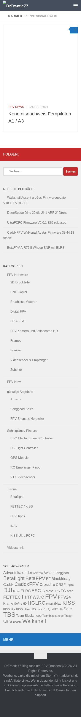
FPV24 (64, 597)
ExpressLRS (51, 591)
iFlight (49, 603)
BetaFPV (35, 578)
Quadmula (55, 609)
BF (48, 579)
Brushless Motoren (23, 301)
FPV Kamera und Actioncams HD (34, 331)
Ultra (7, 621)
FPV (51, 596)
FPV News (16, 106)
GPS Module (19, 457)
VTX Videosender (22, 477)
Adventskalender (17, 573)
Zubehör (16, 369)
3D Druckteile (20, 282)
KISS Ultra (23, 609)
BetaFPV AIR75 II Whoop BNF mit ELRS (36, 247)
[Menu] (75, 5)
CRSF (61, 584)
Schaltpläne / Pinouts (22, 430)
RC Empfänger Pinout (25, 467)
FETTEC (12, 597)
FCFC (70, 591)
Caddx (8, 584)
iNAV (13, 526)
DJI (7, 590)
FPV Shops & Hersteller (27, 418)
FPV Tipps (17, 516)
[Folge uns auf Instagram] (75, 154)
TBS (9, 614)
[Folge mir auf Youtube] (61, 154)
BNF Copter (18, 292)
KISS (68, 603)
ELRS (26, 591)
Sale (68, 609)
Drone (16, 591)
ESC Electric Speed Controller (31, 438)
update (17, 622)
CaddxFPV (26, 584)
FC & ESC (17, 321)
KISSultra (9, 609)
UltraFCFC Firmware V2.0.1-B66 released (36, 222)
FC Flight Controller (24, 448)
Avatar (49, 573)
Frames (15, 340)
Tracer (68, 615)
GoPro (18, 603)
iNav (58, 603)
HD (25, 603)
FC (63, 591)
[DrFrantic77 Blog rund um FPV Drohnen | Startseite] (20, 5)
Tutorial (12, 489)
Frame (8, 603)
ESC (36, 590)
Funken (15, 350)
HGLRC (36, 603)
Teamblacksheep (53, 615)
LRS (33, 609)
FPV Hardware (17, 275)
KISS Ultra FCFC (22, 535)
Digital (70, 584)
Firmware (33, 597)
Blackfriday (60, 579)
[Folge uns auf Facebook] (68, 154)
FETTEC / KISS (21, 506)
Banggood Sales (21, 409)
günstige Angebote (20, 391)
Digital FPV (18, 311)
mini (39, 609)
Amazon (16, 399)
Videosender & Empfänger (29, 360)
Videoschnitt (15, 547)
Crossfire (47, 584)
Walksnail (34, 621)
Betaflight (16, 496)
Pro (45, 609)
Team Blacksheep (28, 615)
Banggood (61, 573)
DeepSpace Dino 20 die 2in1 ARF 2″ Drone (37, 212)
